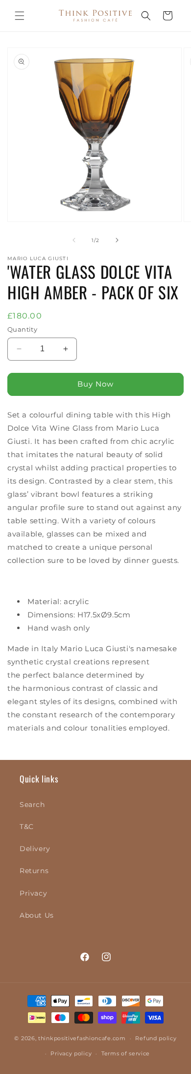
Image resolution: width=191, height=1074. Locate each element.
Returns (34, 870)
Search (32, 804)
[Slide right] (117, 240)
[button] (19, 15)
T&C (27, 826)
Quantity (22, 329)
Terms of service (125, 1053)
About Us (37, 915)
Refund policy (155, 1038)
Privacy (33, 893)
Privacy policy (71, 1053)
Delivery (35, 848)
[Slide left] (74, 240)
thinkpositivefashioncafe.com (82, 1038)
